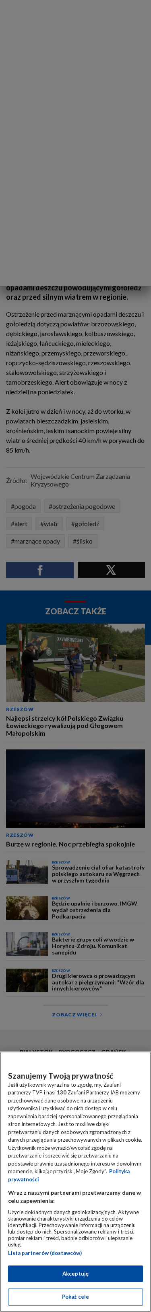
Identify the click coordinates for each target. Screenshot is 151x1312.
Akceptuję (75, 1273)
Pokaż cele (75, 1296)
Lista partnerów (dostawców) (45, 1253)
